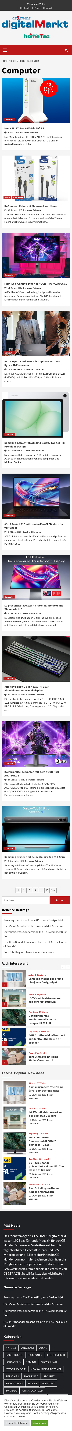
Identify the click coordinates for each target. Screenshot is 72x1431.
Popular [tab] (20, 1073)
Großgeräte (49, 1362)
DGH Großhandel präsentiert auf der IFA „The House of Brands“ (35, 944)
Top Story (33, 1012)
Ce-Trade (25, 7)
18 (47, 890)
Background (14, 1354)
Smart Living (14, 1383)
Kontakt (47, 7)
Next (53, 890)
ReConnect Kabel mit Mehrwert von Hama (30, 206)
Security (49, 1376)
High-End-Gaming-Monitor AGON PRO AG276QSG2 (35, 283)
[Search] (66, 50)
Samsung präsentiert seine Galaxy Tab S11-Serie (35, 857)
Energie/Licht (56, 1354)
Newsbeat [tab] (36, 1073)
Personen (12, 1376)
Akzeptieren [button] (39, 1423)
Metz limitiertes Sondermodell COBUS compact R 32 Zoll (35, 934)
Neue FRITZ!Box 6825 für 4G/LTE (24, 128)
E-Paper (36, 7)
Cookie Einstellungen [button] (16, 1423)
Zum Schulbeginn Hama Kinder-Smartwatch (29, 952)
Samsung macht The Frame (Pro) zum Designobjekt (33, 920)
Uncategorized (32, 1390)
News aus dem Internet (46, 1369)
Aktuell (32, 975)
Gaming (31, 1362)
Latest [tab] (7, 1073)
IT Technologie (16, 1369)
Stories (32, 1383)
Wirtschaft (44, 1031)
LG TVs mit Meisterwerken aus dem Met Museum (33, 925)
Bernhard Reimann (29, 132)
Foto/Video (13, 1362)
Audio (7, 197)
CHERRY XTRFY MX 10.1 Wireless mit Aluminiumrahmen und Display (26, 688)
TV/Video (41, 975)
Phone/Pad (33, 1053)
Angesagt (27, 1347)
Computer (9, 119)
